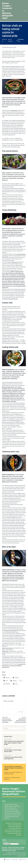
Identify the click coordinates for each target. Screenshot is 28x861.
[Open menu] (25, 11)
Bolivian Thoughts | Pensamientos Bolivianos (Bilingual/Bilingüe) (13, 791)
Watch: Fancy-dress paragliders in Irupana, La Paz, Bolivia (7, 720)
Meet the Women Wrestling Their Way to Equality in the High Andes (20, 720)
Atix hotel (17, 420)
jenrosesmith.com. (22, 664)
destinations (14, 110)
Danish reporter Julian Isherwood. (10, 298)
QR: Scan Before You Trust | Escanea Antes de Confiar (12, 750)
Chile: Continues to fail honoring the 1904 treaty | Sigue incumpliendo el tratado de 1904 (13, 742)
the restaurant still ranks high (10, 630)
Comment (20, 711)
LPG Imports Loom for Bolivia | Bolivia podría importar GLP (13, 757)
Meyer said (14, 262)
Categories (5, 842)
